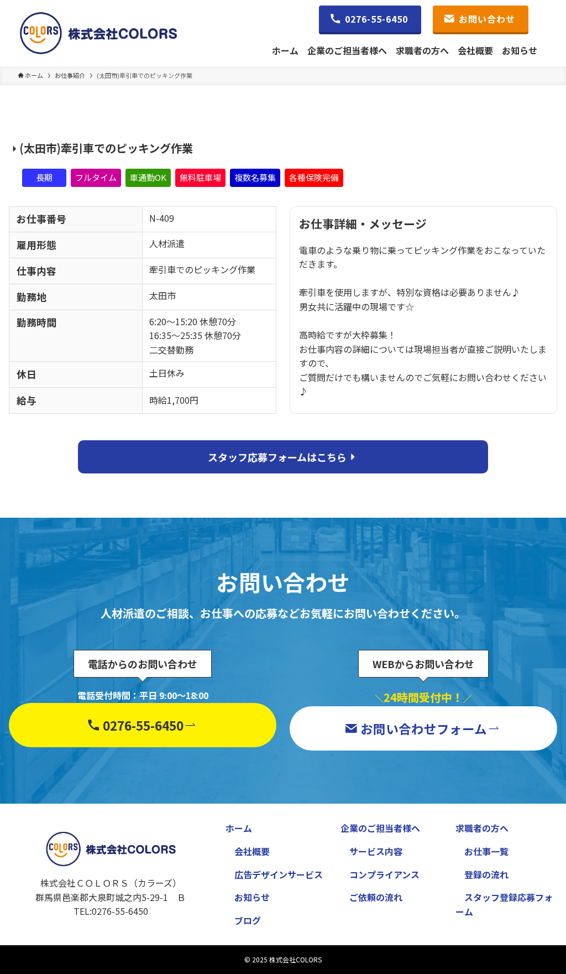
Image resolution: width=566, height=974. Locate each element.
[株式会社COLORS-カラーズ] (98, 33)
